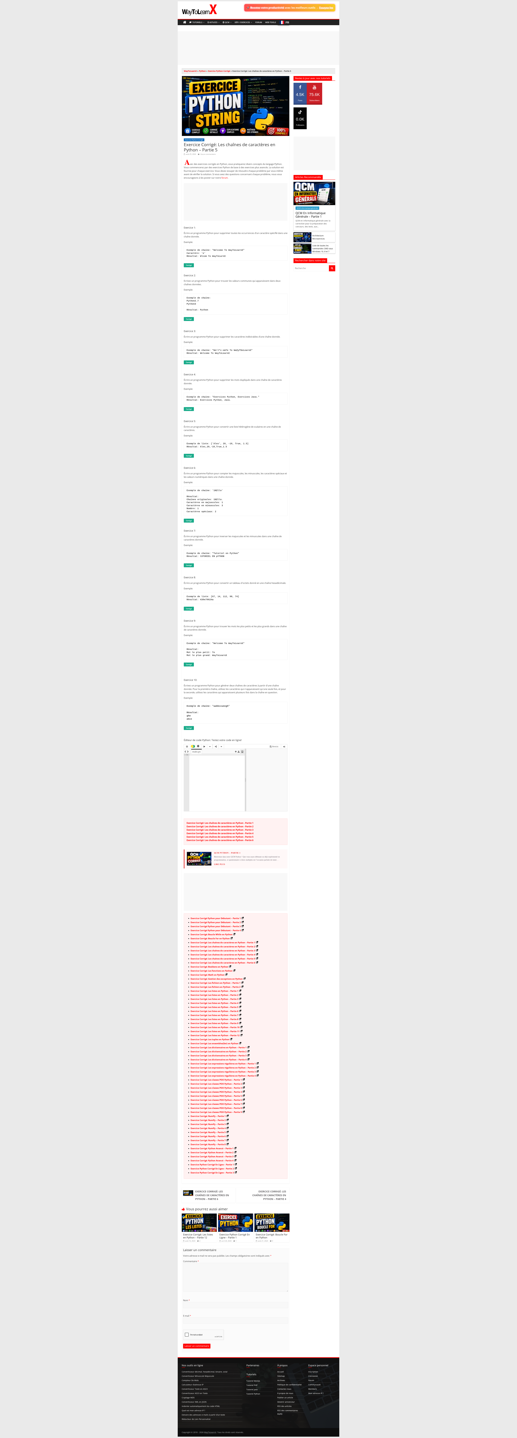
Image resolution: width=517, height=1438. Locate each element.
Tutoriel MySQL (253, 1381)
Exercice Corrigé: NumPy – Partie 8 (208, 1144)
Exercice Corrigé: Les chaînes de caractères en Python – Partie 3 (223, 950)
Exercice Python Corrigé (219, 71)
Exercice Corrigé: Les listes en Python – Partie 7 (214, 1015)
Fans (300, 96)
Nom (186, 1300)
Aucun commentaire (208, 154)
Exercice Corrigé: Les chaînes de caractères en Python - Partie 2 (220, 826)
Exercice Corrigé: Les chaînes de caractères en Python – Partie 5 (223, 958)
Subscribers (314, 96)
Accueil (280, 1371)
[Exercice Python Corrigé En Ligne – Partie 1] (235, 1215)
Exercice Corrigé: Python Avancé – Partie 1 (212, 1148)
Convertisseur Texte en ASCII (195, 1389)
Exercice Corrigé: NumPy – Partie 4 (208, 1128)
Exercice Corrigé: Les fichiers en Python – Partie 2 (215, 987)
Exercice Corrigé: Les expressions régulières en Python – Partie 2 (223, 1067)
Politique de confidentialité (289, 1384)
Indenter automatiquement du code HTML (201, 1406)
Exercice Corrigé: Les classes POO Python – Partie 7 (216, 1104)
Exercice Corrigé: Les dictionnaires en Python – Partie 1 (219, 1047)
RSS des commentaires (287, 1410)
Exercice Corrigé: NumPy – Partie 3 (208, 1124)
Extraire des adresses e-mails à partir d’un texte (203, 1415)
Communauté (314, 1384)
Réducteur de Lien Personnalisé (196, 1419)
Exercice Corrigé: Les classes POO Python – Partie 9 (216, 1112)
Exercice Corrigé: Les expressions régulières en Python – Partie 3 (223, 1071)
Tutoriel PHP (251, 1385)
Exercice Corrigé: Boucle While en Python (211, 934)
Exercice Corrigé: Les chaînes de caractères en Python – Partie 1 (223, 942)
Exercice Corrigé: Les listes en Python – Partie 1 (214, 991)
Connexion (313, 1376)
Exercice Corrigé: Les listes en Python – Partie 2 (214, 995)
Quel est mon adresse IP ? (193, 1410)
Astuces (213, 22)
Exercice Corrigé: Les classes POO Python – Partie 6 (216, 1100)
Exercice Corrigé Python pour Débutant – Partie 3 (216, 926)
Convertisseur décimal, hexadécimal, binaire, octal (204, 1371)
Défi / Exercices (242, 22)
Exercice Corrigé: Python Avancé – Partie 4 (212, 1160)
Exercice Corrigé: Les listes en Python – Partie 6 (214, 1011)
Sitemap (281, 1376)
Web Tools (270, 22)
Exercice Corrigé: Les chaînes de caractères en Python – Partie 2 (223, 946)
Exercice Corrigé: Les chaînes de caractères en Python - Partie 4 (220, 833)
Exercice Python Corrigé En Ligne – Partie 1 (212, 1164)
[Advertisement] (258, 48)
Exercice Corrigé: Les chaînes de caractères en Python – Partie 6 (223, 962)
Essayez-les (326, 7)
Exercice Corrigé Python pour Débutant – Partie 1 (216, 918)
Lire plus (219, 864)
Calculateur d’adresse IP (192, 1384)
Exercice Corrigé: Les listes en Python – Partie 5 (214, 1007)
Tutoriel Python (253, 1394)
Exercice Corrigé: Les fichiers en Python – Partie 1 (215, 983)
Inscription (313, 1371)
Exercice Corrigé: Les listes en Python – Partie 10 (215, 1027)
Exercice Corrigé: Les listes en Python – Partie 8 (214, 1019)
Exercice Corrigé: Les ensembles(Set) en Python (214, 1043)
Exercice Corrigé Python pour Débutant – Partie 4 (216, 930)
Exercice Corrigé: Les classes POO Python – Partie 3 (216, 1087)
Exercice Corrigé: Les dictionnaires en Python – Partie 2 (219, 1051)
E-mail (187, 1315)
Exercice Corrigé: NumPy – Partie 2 (208, 1120)
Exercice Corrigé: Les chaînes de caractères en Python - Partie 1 (220, 822)
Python (202, 71)
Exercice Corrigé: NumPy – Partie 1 (208, 1116)
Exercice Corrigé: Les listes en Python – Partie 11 (215, 1031)
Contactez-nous (284, 1389)
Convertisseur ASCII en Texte (195, 1393)
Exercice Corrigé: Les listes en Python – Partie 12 (215, 1035)
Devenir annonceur (286, 1402)
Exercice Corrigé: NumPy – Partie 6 (208, 1136)
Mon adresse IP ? (316, 1393)
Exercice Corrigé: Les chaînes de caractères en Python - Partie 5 (220, 836)
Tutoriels (197, 22)
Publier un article (285, 1397)
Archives (281, 1380)
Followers (300, 121)
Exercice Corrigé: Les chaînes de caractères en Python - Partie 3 (220, 829)
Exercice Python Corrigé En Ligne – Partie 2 (212, 1168)
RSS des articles (284, 1406)
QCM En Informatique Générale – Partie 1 (311, 214)
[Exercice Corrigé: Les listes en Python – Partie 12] (199, 1215)
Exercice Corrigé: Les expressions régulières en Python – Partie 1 (223, 1063)
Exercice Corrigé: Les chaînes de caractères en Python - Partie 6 (220, 840)
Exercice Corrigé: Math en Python (207, 974)
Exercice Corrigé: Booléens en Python (209, 966)
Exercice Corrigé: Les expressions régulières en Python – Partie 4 (223, 1075)
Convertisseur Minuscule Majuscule (198, 1376)
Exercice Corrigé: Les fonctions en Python (211, 970)
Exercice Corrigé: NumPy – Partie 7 (208, 1140)
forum (224, 177)
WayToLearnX (190, 71)
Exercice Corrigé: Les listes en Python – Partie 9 (214, 1023)
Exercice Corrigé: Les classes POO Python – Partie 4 (216, 1092)
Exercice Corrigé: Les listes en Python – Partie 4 (214, 1003)
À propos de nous (285, 1393)
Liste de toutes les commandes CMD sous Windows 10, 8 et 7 (322, 248)
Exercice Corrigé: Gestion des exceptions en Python (217, 978)
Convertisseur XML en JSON (194, 1402)
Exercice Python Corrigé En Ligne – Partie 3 (212, 1172)
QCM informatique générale (307, 208)
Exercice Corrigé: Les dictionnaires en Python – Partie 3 (219, 1055)
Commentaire (191, 1261)
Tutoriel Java (252, 1389)
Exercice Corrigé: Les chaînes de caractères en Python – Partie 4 (223, 954)
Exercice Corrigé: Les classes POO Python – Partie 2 (216, 1083)
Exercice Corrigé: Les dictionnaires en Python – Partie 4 (219, 1059)
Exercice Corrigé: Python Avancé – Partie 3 (212, 1156)
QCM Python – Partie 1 (227, 853)
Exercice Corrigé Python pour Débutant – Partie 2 (216, 922)
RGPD (279, 1414)
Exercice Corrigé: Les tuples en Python (210, 1039)
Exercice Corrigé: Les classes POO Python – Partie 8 (216, 1108)
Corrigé (189, 265)
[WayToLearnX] (185, 22)
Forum (258, 22)
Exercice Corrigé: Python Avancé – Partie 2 (212, 1152)
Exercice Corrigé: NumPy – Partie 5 (208, 1132)
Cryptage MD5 (188, 1397)
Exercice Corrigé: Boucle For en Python (210, 938)
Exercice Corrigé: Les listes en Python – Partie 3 (214, 999)
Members (312, 1389)
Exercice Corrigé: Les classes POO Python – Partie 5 (216, 1096)
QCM (227, 22)
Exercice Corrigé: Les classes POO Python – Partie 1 (216, 1079)
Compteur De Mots (190, 1380)
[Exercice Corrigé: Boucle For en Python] (271, 1215)
